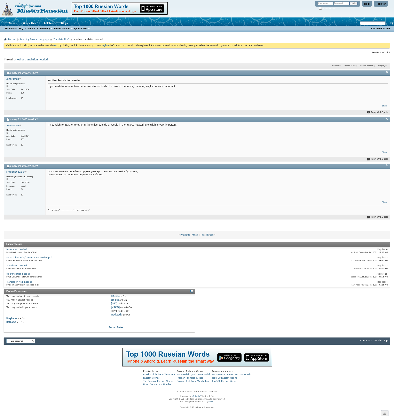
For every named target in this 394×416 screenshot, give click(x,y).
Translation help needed (19, 282)
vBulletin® (196, 396)
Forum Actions (62, 28)
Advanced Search (380, 28)
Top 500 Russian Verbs (224, 381)
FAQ (21, 28)
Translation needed (16, 265)
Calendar (30, 28)
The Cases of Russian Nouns (158, 381)
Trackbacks (117, 314)
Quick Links (80, 28)
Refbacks (11, 322)
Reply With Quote (379, 112)
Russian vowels (151, 378)
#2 (387, 119)
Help (367, 3)
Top (386, 340)
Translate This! (61, 39)
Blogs (64, 23)
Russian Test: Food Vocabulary (193, 381)
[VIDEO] (115, 307)
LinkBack (335, 66)
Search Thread (366, 66)
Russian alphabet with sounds (159, 374)
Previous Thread (189, 234)
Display (381, 66)
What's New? (30, 23)
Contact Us (366, 340)
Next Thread (207, 234)
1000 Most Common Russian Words (231, 374)
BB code (115, 296)
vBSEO (211, 402)
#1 (387, 72)
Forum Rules (116, 327)
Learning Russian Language (34, 39)
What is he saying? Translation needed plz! (29, 257)
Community (43, 28)
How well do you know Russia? (193, 374)
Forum (12, 23)
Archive (378, 340)
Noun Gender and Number (157, 384)
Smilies (115, 300)
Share (384, 106)
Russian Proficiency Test (190, 378)
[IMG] (114, 303)
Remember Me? (329, 8)
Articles (48, 23)
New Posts (11, 28)
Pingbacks (11, 318)
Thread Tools (349, 66)
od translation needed (18, 274)
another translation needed (31, 59)
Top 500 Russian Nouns (224, 378)
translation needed (16, 249)
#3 (387, 165)
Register (381, 3)
